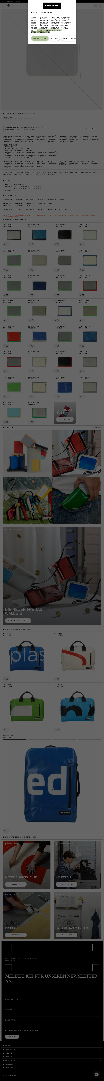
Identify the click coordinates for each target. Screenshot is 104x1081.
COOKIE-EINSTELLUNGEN (72, 38)
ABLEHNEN (54, 38)
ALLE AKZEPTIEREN (39, 38)
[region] (52, 22)
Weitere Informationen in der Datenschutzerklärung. (46, 31)
